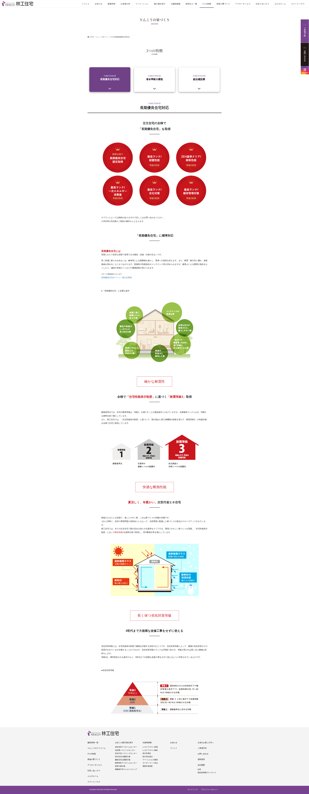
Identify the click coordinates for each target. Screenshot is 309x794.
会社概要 (201, 765)
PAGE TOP (300, 768)
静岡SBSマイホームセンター (126, 763)
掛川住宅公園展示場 (122, 757)
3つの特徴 (92, 754)
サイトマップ (193, 789)
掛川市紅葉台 (148, 757)
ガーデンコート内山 (150, 763)
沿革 (199, 769)
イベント (173, 748)
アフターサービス (95, 765)
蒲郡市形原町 (148, 766)
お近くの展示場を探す (124, 742)
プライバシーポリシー (209, 789)
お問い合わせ (203, 754)
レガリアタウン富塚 (150, 747)
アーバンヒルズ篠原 (150, 760)
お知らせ (173, 742)
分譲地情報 (147, 742)
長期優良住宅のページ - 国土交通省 (116, 277)
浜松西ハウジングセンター (125, 750)
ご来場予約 (202, 748)
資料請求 (201, 759)
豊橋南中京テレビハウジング (126, 769)
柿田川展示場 (120, 766)
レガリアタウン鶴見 (150, 750)
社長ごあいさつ (94, 770)
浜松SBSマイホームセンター (126, 747)
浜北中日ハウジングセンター (126, 753)
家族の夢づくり (94, 759)
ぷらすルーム (93, 776)
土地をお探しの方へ (206, 742)
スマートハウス (94, 782)
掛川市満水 (147, 753)
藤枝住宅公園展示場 (122, 760)
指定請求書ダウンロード (207, 772)
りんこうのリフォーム (97, 748)
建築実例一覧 (93, 742)
